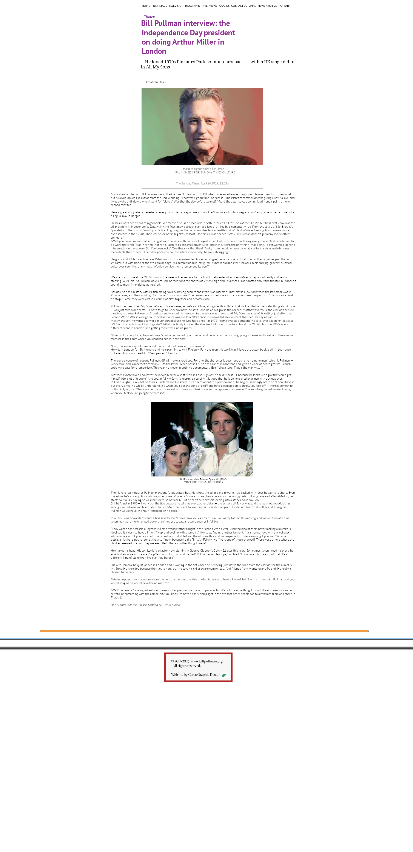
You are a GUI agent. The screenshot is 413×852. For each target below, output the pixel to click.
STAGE (163, 5)
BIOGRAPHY (192, 5)
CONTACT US (239, 5)
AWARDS (224, 5)
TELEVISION (176, 5)
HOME (146, 5)
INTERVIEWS (210, 5)
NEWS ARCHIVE (267, 5)
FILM (155, 5)
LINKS (252, 5)
